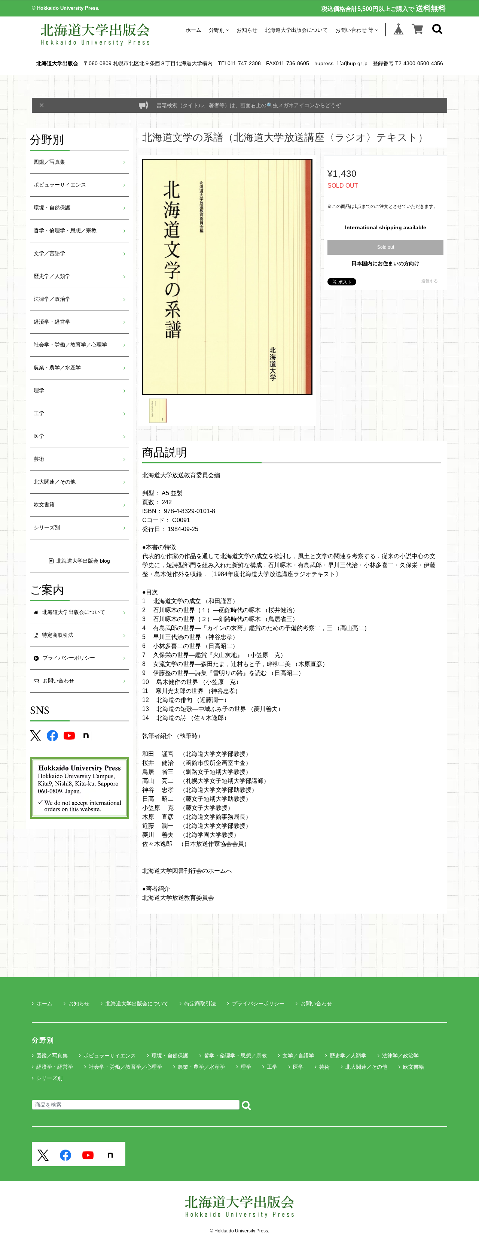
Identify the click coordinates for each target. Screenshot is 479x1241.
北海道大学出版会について (296, 30)
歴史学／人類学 (52, 276)
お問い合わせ (316, 1004)
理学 (39, 390)
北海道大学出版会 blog (83, 561)
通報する (429, 281)
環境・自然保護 (52, 208)
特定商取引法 (200, 1004)
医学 (39, 436)
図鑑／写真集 (49, 162)
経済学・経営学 (52, 322)
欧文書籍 (44, 505)
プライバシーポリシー (258, 1004)
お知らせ (247, 30)
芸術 (39, 459)
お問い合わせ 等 (354, 30)
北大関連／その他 (55, 482)
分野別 (217, 30)
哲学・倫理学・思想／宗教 (65, 230)
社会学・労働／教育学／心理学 (70, 345)
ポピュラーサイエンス (60, 185)
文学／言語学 (49, 253)
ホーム (193, 30)
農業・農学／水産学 (57, 367)
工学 (39, 413)
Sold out (385, 247)
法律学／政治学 (52, 299)
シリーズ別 (47, 527)
